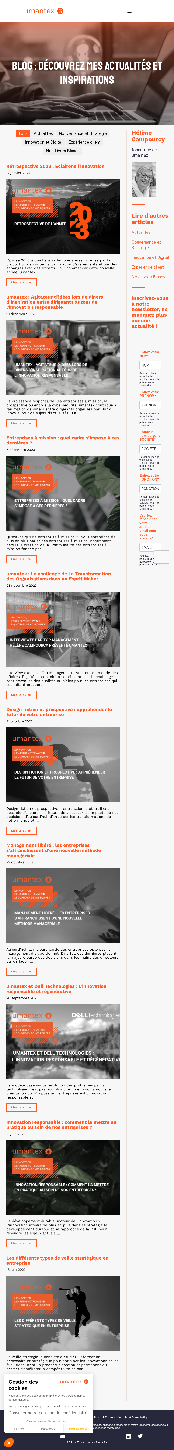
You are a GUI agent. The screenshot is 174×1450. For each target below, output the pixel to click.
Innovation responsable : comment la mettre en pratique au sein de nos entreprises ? (61, 1124)
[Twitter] (140, 1436)
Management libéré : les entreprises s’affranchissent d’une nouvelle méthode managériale (53, 850)
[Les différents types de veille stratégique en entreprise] (63, 1313)
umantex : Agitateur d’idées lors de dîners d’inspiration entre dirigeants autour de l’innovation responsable (54, 302)
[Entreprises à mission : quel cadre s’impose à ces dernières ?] (63, 493)
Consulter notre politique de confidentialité (47, 1413)
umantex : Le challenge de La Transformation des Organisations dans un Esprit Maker (58, 576)
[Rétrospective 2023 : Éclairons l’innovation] (63, 216)
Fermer (19, 1428)
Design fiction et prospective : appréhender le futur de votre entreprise (59, 712)
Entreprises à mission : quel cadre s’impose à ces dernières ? (62, 440)
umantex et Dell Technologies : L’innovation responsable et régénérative (56, 988)
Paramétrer (48, 1428)
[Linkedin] (128, 1436)
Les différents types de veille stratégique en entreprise (57, 1260)
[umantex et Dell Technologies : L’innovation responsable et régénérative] (63, 1041)
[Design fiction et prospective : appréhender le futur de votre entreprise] (63, 764)
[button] (129, 10)
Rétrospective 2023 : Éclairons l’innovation (55, 166)
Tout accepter (78, 1428)
